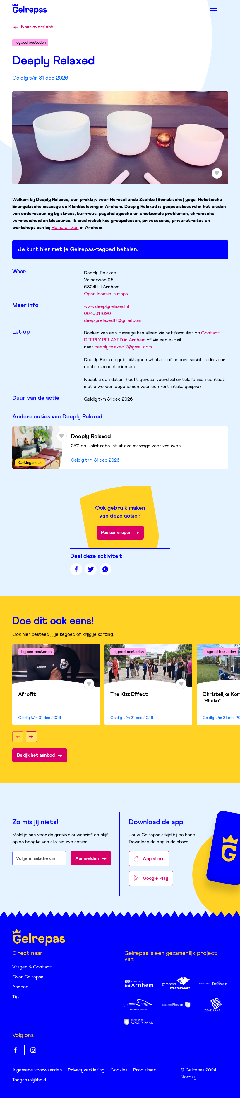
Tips (16, 996)
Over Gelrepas (27, 977)
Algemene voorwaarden (37, 1070)
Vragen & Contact (32, 967)
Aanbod (20, 986)
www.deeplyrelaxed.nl (106, 306)
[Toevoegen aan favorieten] (61, 436)
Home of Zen (65, 227)
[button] (17, 736)
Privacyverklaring (86, 1070)
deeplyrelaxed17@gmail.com (112, 320)
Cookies (118, 1070)
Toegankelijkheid (29, 1080)
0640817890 (97, 313)
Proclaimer (144, 1070)
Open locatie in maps (106, 293)
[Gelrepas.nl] (38, 937)
